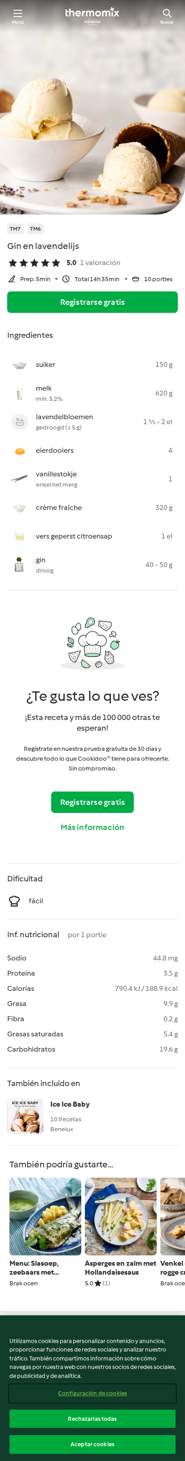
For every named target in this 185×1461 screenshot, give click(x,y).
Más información (93, 827)
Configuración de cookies (92, 1393)
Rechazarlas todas (92, 1418)
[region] (92, 1388)
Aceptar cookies (92, 1444)
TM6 (35, 229)
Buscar (167, 22)
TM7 (15, 229)
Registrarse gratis (92, 302)
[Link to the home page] (92, 16)
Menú (18, 22)
